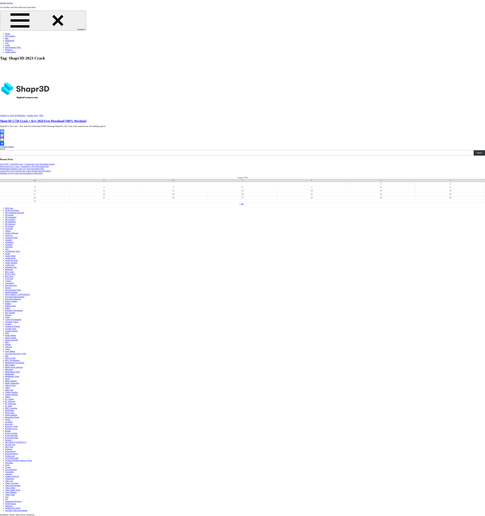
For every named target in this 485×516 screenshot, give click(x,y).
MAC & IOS (10, 358)
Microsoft (9, 369)
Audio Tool (9, 265)
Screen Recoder (11, 435)
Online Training (11, 392)
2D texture (9, 215)
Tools (7, 465)
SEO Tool (9, 447)
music (7, 379)
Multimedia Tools (12, 376)
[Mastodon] (242, 136)
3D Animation (10, 217)
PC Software (10, 401)
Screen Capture (11, 433)
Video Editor (10, 488)
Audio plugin (10, 52)
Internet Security (11, 340)
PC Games (9, 399)
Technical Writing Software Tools (18, 460)
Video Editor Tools (12, 490)
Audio (7, 254)
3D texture (9, 226)
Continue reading (7, 147)
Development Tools (13, 47)
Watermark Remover (13, 501)
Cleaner (8, 281)
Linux (7, 349)
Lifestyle (8, 347)
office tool (9, 390)
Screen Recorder (11, 438)
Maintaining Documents (14, 363)
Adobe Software (11, 233)
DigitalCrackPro (6, 3)
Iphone (8, 344)
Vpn (7, 43)
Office (7, 388)
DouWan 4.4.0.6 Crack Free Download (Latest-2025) (21, 173)
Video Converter (11, 483)
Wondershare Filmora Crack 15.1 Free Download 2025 (22, 169)
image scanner (10, 338)
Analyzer (8, 235)
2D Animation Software (14, 213)
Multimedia (9, 41)
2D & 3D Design (12, 210)
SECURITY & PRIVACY (15, 442)
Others (7, 397)
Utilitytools (9, 479)
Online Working (11, 394)
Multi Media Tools (12, 372)
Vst (6, 499)
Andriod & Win (11, 238)
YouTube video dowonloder (16, 510)
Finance (8, 315)
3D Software (10, 224)
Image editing (10, 335)
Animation (9, 242)
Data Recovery (11, 285)
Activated (9, 228)
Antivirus (9, 247)
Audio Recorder (11, 260)
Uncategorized (11, 470)
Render (8, 431)
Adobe (7, 231)
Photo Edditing (11, 415)
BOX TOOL (10, 274)
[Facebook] (242, 131)
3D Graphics (10, 36)
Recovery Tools (11, 426)
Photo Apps (9, 413)
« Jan (241, 204)
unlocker (8, 474)
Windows (9, 50)
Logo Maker (10, 351)
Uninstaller (9, 472)
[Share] (242, 144)
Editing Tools (10, 306)
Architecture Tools (12, 251)
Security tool (10, 444)
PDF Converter (11, 408)
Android (8, 240)
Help (7, 333)
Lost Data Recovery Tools (15, 354)
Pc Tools (8, 406)
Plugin (7, 419)
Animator (9, 244)
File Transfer (10, 313)
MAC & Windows (12, 360)
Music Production (12, 383)
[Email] (242, 140)
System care (10, 456)
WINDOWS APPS (12, 508)
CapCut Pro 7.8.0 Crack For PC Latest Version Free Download (25, 171)
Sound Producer (11, 454)
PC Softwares (10, 404)
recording (9, 422)
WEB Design (10, 504)
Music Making (11, 381)
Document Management (14, 297)
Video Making (11, 492)
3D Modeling (20, 115)
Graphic (8, 324)
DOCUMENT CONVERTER (17, 294)
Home (7, 34)
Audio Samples (11, 263)
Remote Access (11, 429)
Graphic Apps (32, 115)
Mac (7, 38)
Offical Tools (10, 385)
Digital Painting (11, 292)
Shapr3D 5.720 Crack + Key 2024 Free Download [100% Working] (43, 121)
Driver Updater (11, 301)
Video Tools (10, 495)
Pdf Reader (9, 410)
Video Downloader (12, 485)
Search (2, 149)
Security (8, 440)
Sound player (10, 451)
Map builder (10, 365)
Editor (7, 308)
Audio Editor (10, 256)
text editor (9, 463)
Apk (7, 249)
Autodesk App (11, 267)
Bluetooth (9, 269)
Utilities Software (12, 476)
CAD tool (9, 279)
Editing (8, 304)
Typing (8, 467)
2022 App (9, 208)
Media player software (14, 367)
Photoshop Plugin (12, 417)
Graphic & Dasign (12, 326)
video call (9, 481)
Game (7, 45)
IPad (41, 115)
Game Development (13, 319)
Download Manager (13, 299)
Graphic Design (11, 331)
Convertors (9, 283)
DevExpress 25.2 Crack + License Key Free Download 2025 (24, 166)
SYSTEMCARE (12, 458)
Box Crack (9, 272)
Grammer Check (11, 322)
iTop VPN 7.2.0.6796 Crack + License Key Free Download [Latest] (27, 164)
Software (8, 449)
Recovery (9, 424)
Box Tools (9, 276)
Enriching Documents (13, 310)
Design (8, 288)
